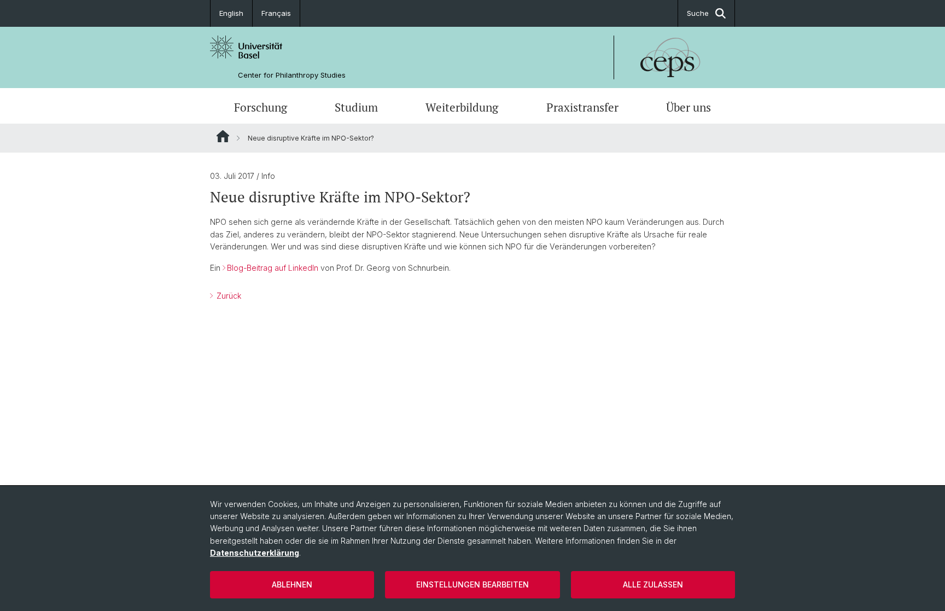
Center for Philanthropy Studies (292, 75)
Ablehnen (292, 584)
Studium (356, 107)
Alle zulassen (653, 584)
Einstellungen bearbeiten (472, 584)
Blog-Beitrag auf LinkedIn (272, 267)
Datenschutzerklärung (254, 552)
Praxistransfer (582, 107)
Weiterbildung (461, 107)
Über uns (688, 107)
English (231, 13)
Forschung (260, 107)
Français (276, 13)
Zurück (227, 295)
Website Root (223, 136)
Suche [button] (698, 13)
